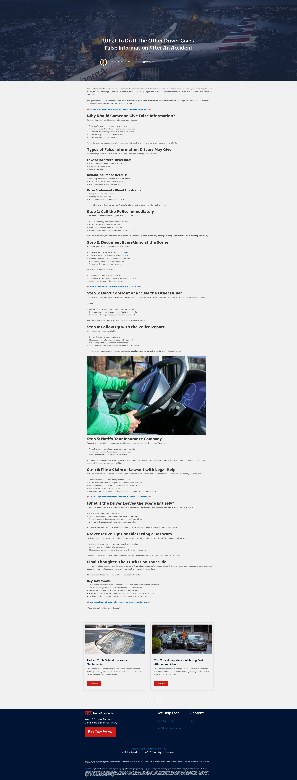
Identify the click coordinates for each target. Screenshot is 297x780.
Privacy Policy (138, 749)
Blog (192, 721)
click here (139, 771)
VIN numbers (122, 252)
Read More (94, 683)
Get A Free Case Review (169, 728)
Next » (162, 697)
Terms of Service (157, 749)
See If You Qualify (166, 721)
